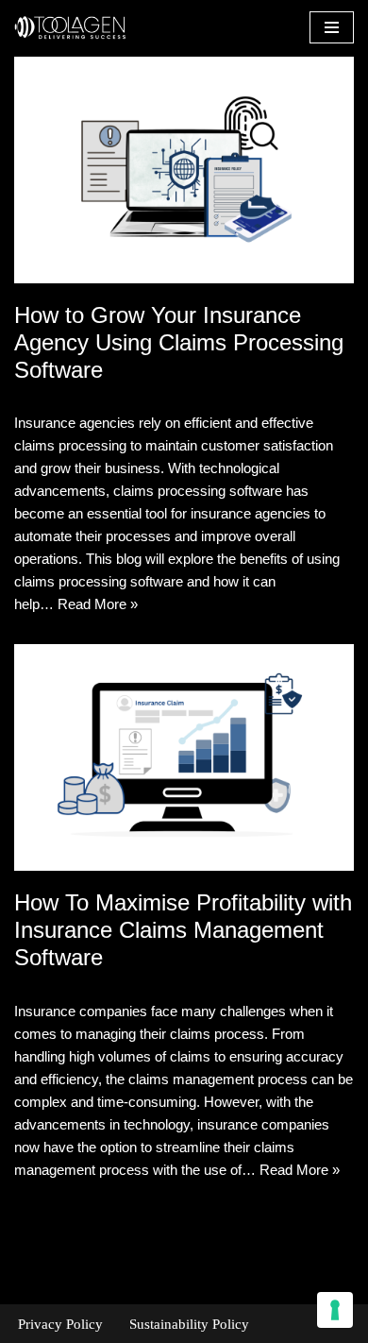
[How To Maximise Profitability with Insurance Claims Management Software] (184, 757)
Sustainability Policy (189, 1324)
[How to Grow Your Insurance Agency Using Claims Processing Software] (184, 170)
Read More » (98, 604)
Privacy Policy (60, 1324)
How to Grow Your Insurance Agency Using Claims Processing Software (178, 342)
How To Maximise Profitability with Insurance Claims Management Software (183, 930)
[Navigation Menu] (331, 27)
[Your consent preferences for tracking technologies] (335, 1310)
